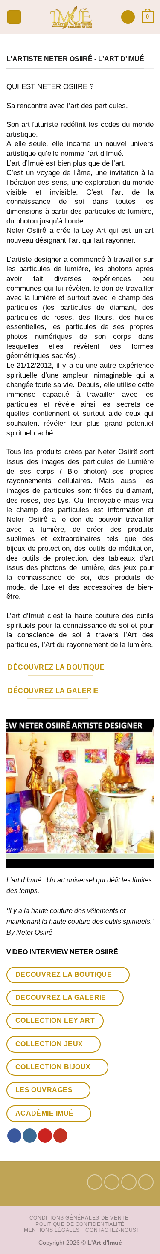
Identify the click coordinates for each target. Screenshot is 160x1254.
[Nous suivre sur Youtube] (60, 1135)
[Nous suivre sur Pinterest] (45, 1135)
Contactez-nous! (111, 1230)
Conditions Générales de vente (79, 1218)
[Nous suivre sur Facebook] (14, 1135)
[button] (14, 17)
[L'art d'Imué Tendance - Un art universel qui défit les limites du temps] (71, 17)
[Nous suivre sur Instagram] (30, 1135)
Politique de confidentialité (80, 1224)
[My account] (128, 17)
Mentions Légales (52, 1230)
